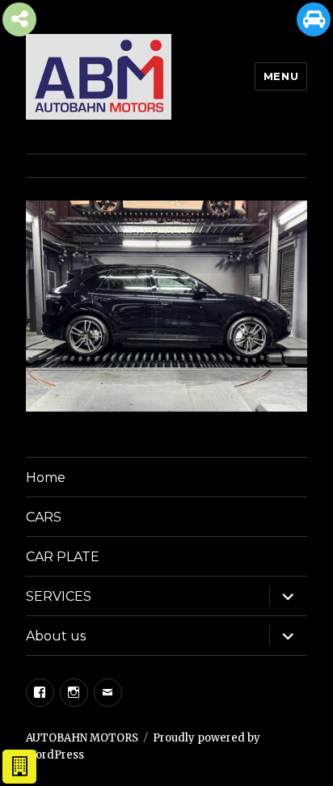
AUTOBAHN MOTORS (82, 738)
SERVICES (58, 596)
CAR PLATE (62, 556)
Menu (280, 76)
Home (45, 477)
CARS (43, 517)
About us (56, 636)
